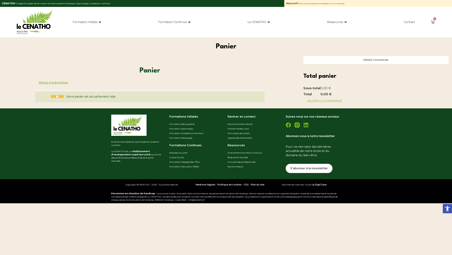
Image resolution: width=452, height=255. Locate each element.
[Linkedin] (306, 125)
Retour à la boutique (53, 82)
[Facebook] (288, 125)
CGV (246, 184)
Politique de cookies (229, 184)
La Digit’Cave (319, 184)
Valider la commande (324, 101)
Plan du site (257, 184)
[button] (447, 208)
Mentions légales (205, 184)
